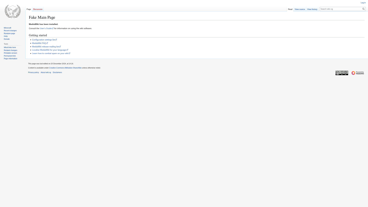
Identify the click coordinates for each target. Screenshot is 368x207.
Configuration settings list (43, 40)
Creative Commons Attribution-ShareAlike (65, 68)
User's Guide (46, 28)
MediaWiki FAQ (39, 43)
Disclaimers (57, 72)
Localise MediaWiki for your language (49, 50)
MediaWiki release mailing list (45, 46)
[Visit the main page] (12, 11)
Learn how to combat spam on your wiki (50, 53)
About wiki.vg (46, 72)
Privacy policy (33, 72)
